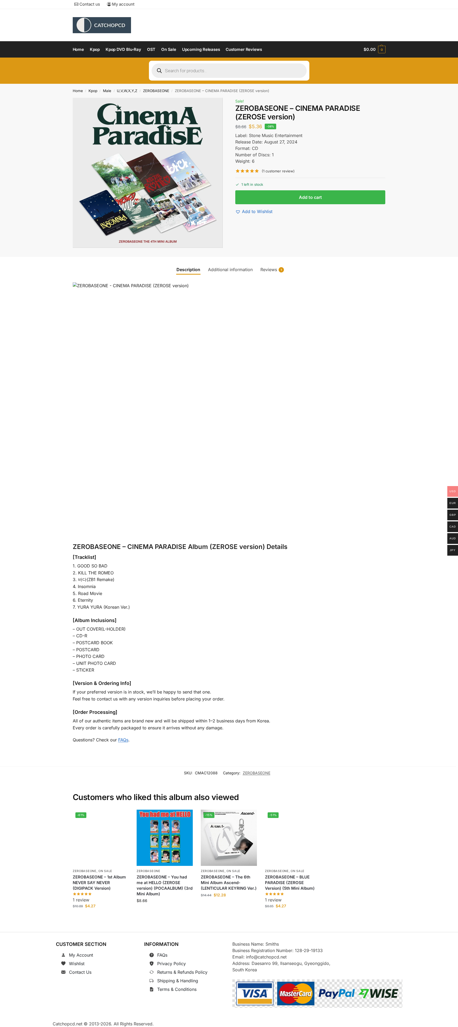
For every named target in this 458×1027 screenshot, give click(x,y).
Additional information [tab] (230, 269)
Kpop (92, 91)
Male (107, 91)
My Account (81, 955)
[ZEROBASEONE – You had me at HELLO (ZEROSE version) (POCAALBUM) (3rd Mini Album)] (165, 838)
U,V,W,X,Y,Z (127, 91)
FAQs (123, 739)
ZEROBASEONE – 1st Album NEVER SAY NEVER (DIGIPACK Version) (99, 883)
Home (78, 91)
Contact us (89, 4)
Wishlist (76, 963)
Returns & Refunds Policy (182, 972)
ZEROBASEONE (156, 91)
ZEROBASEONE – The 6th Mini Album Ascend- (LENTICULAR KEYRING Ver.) (229, 883)
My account (122, 4)
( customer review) (278, 171)
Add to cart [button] (100, 918)
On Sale (105, 871)
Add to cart (310, 197)
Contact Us (80, 972)
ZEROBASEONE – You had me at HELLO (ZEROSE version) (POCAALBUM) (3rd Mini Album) (165, 886)
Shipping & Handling (177, 980)
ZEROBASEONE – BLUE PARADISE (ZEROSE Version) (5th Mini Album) (290, 883)
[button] (374, 49)
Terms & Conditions (177, 989)
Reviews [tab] (271, 269)
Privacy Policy (171, 963)
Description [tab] (188, 269)
